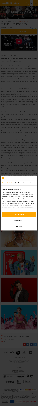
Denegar (19, 226)
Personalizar (18, 220)
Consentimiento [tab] (7, 183)
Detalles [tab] (17, 183)
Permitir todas (19, 214)
